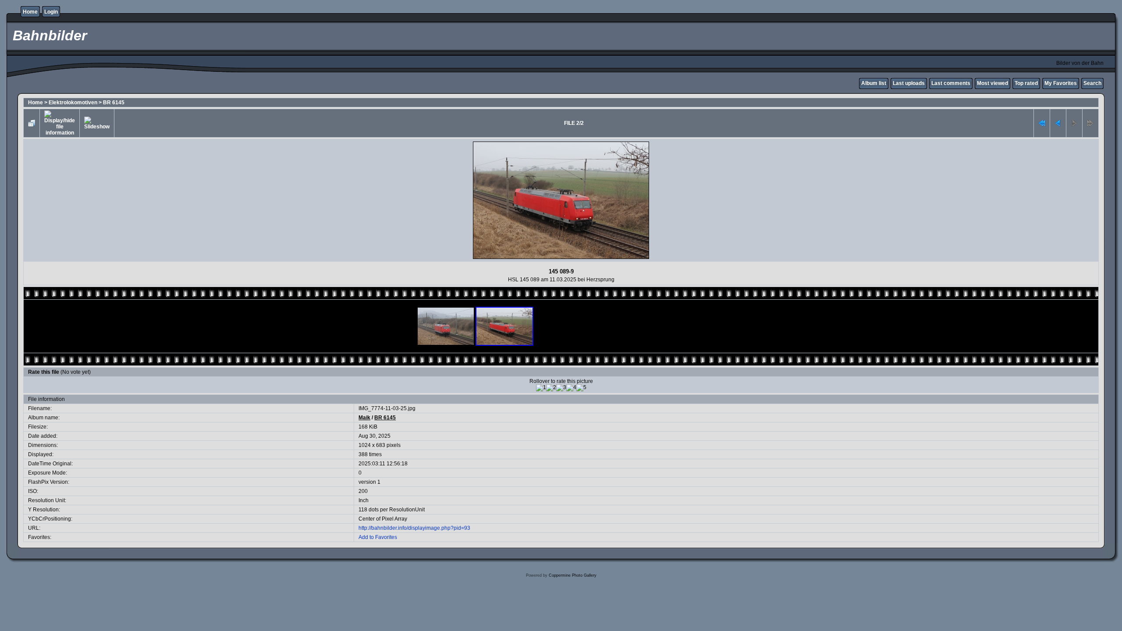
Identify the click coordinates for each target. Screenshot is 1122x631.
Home (30, 12)
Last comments (950, 83)
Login (51, 12)
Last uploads (909, 83)
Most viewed (992, 83)
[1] (541, 387)
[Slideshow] (97, 123)
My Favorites (1060, 83)
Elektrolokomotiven (73, 102)
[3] (561, 387)
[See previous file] (1058, 123)
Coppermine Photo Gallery (573, 575)
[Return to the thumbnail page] (31, 123)
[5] (581, 387)
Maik (364, 418)
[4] (571, 387)
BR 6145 (113, 102)
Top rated (1026, 83)
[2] (551, 387)
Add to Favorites (378, 537)
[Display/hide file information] (59, 123)
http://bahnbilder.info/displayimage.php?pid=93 (414, 528)
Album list (873, 83)
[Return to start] (1042, 123)
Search (1092, 83)
